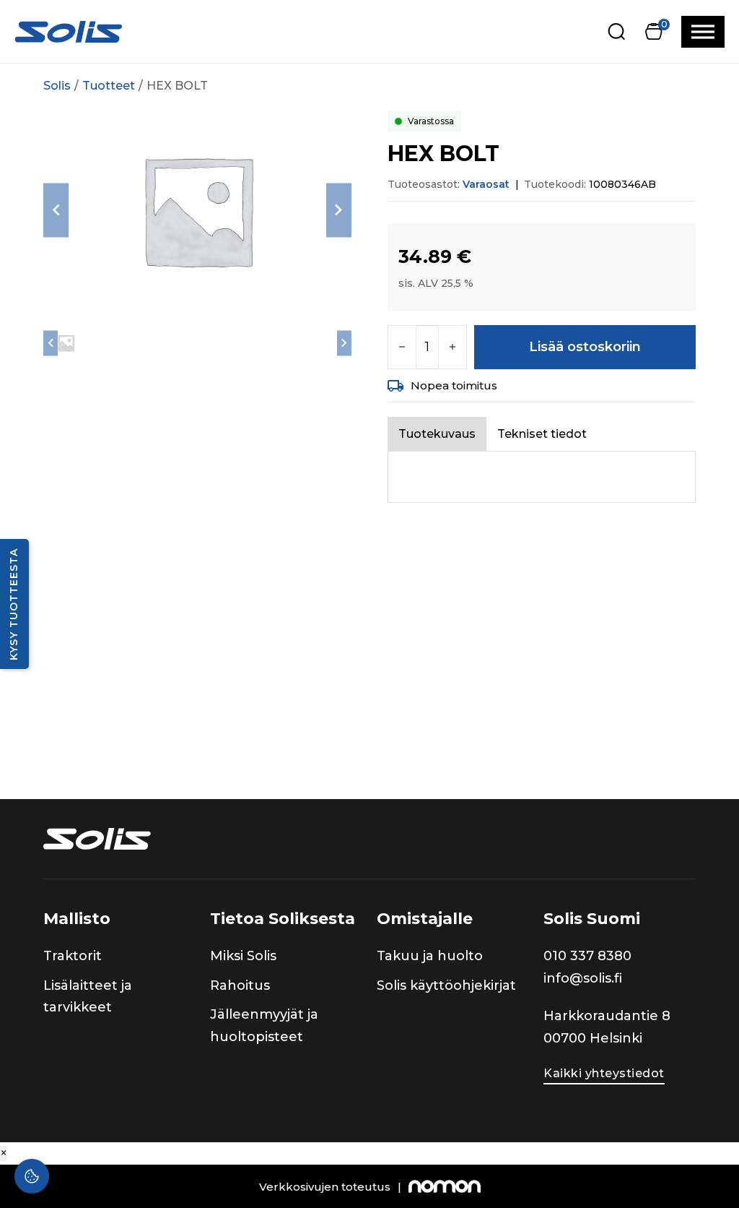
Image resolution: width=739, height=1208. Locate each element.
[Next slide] (338, 210)
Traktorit (72, 956)
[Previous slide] (56, 210)
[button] (653, 31)
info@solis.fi (582, 978)
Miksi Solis (243, 956)
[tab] (437, 434)
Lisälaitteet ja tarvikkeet (87, 997)
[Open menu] (703, 32)
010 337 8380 (587, 956)
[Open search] (617, 31)
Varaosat (486, 184)
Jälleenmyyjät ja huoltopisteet (264, 1025)
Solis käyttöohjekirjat (446, 985)
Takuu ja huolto (430, 956)
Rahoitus (240, 985)
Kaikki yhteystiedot (604, 1073)
